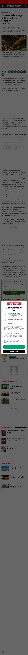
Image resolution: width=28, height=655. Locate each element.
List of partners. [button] (15, 333)
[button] (14, 324)
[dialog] (14, 327)
